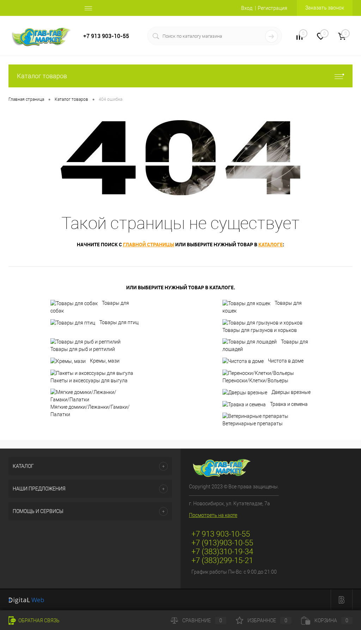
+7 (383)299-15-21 (222, 560)
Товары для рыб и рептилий (82, 349)
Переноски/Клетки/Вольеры (255, 380)
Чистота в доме (286, 361)
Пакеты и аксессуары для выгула (89, 380)
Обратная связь (38, 620)
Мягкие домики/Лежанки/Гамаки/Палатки (90, 410)
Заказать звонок (324, 8)
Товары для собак (89, 307)
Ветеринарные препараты (252, 423)
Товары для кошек (262, 307)
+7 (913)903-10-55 (222, 542)
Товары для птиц (119, 322)
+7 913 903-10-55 (106, 36)
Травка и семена (289, 404)
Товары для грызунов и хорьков (259, 330)
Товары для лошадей (265, 345)
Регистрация (272, 8)
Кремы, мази (105, 361)
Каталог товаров (42, 76)
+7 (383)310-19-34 (222, 551)
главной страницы (148, 244)
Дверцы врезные (291, 392)
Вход (246, 8)
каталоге (270, 244)
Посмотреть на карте (213, 515)
